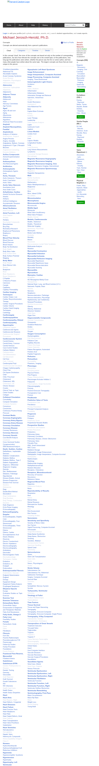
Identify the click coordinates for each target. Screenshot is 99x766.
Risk (29, 509)
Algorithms (6, 120)
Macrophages (32, 156)
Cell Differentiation (9, 354)
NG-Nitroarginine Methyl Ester (38, 280)
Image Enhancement (36, 72)
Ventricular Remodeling (37, 690)
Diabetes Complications (11, 456)
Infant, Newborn (33, 89)
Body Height (7, 249)
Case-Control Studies (10, 348)
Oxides (30, 327)
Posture (30, 395)
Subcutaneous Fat (34, 570)
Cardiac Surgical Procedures (13, 304)
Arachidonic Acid (9, 187)
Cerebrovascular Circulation (12, 366)
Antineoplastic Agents (10, 171)
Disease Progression (10, 480)
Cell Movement (8, 357)
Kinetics (30, 116)
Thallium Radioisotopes (36, 598)
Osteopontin (32, 322)
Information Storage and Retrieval (39, 95)
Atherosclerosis (9, 206)
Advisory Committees (10, 104)
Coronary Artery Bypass (12, 420)
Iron (29, 109)
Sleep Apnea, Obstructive (36, 536)
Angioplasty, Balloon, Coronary (13, 143)
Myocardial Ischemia (36, 256)
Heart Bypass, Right (10, 700)
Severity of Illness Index (36, 523)
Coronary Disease (10, 428)
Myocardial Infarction (36, 253)
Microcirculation (34, 198)
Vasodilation (32, 659)
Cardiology (6, 313)
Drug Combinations (9, 496)
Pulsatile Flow (32, 443)
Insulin (30, 100)
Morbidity (31, 235)
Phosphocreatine (33, 370)
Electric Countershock (10, 541)
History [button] (45, 25)
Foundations (7, 649)
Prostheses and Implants (36, 427)
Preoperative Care (34, 402)
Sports (30, 554)
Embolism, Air (8, 564)
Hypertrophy (7, 760)
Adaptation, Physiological (12, 80)
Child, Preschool (8, 377)
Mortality (31, 237)
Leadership (31, 120)
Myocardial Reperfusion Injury (38, 263)
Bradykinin (6, 269)
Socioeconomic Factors (36, 543)
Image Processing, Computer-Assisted (43, 77)
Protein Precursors (34, 430)
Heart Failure (8, 707)
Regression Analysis (35, 486)
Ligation (30, 129)
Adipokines (7, 90)
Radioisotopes (32, 459)
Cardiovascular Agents (11, 330)
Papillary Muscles (34, 343)
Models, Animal (33, 217)
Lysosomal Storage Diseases (38, 154)
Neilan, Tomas (82, 104)
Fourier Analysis (8, 651)
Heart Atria (7, 698)
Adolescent (7, 99)
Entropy (5, 580)
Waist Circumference (35, 695)
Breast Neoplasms (9, 276)
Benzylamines (8, 224)
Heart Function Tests (10, 709)
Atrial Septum (7, 215)
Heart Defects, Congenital (12, 702)
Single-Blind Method (35, 532)
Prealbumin (32, 398)
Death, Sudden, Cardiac (12, 449)
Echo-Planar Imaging (10, 507)
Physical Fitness (33, 373)
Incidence (31, 84)
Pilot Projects (32, 375)
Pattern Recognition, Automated (39, 349)
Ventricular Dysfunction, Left (39, 673)
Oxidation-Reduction (35, 325)
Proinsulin (31, 416)
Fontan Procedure (9, 647)
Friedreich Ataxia (9, 658)
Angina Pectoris (8, 139)
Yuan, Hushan (81, 168)
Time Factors (33, 602)
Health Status (7, 690)
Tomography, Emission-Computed (39, 612)
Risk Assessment (34, 511)
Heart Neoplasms (9, 712)
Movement (31, 242)
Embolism (6, 561)
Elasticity (6, 539)
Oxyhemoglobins (33, 336)
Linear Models (33, 131)
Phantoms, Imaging (34, 363)
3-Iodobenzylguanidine (10, 69)
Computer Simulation (10, 402)
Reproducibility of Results (38, 491)
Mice (29, 191)
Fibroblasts (7, 631)
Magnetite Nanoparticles (36, 173)
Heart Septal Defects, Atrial (12, 716)
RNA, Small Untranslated (36, 445)
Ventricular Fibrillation (37, 678)
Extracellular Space (10, 605)
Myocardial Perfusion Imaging (40, 259)
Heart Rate (6, 714)
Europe (5, 591)
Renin (30, 488)
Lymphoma (31, 152)
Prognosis (32, 414)
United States (32, 646)
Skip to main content (10, 3)
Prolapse (31, 418)
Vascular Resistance (35, 655)
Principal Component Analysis (38, 409)
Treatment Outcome (35, 626)
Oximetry (31, 329)
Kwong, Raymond (80, 101)
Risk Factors (32, 513)
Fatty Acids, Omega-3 (12, 614)
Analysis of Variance (10, 134)
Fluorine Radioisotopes (11, 638)
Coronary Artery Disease (13, 423)
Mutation (31, 248)
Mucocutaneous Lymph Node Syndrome (42, 244)
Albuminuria (7, 115)
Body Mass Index (9, 251)
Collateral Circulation (11, 397)
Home (9, 25)
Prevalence (31, 404)
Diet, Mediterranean (10, 471)
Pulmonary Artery (34, 434)
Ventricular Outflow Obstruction (38, 688)
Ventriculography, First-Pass (39, 693)
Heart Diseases (9, 705)
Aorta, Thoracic (9, 176)
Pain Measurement (34, 338)
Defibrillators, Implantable (12, 451)
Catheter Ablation (9, 350)
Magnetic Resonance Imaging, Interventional (43, 166)
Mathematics (32, 182)
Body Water (7, 260)
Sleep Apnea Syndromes (36, 534)
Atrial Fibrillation (10, 208)
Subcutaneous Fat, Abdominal (38, 573)
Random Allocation (34, 468)
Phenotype (32, 366)
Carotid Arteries (8, 341)
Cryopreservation (9, 444)
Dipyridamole (7, 476)
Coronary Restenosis (10, 430)
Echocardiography (9, 509)
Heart (5, 695)
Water (30, 700)
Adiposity (7, 97)
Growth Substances (10, 681)
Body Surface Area (9, 253)
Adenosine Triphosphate (11, 87)
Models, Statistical (34, 222)
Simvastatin (32, 530)
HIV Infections (8, 686)
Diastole (6, 469)
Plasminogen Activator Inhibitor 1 (39, 379)
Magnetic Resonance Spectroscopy (42, 169)
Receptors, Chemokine (35, 470)
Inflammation (32, 91)
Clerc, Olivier (81, 113)
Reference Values (34, 479)
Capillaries (6, 287)
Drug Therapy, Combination (12, 500)
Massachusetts (33, 180)
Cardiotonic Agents (9, 327)
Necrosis (31, 291)
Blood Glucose (8, 240)
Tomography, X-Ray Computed (40, 616)
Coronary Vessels (10, 435)
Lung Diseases (33, 147)
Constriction (7, 408)
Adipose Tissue (9, 94)
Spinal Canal (32, 547)
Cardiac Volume (8, 306)
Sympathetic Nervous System (38, 586)
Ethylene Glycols (10, 589)
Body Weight (7, 263)
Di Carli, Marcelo (80, 127)
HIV (4, 684)
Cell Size (6, 359)
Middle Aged (33, 208)
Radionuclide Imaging (35, 463)
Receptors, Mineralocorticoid (39, 472)
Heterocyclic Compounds (11, 736)
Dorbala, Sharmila (80, 110)
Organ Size (31, 315)
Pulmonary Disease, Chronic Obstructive (42, 439)
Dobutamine (7, 487)
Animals (6, 159)
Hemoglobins (7, 732)
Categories (21, 50)
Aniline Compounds (11, 154)
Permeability (32, 361)
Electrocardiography (10, 546)
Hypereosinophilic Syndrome (13, 755)
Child (4, 375)
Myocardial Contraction (37, 251)
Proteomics (31, 432)
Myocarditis (32, 270)
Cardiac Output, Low (10, 297)
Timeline (35, 50)
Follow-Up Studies (9, 644)
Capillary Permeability (10, 290)
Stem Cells (31, 559)
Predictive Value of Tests (38, 400)
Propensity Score (34, 420)
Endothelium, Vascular (11, 573)
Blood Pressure (8, 242)
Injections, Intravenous (35, 97)
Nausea (30, 288)
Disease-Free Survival (10, 482)
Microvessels (32, 205)
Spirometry (31, 550)
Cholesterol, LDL (8, 384)
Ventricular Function (34, 681)
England (6, 577)
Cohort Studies (8, 392)
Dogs (5, 489)
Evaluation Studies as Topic (12, 593)
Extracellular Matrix (11, 603)
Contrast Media (9, 415)
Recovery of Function (35, 475)
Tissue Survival (34, 605)
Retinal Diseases (33, 502)
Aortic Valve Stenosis (11, 185)
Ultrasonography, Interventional (38, 644)
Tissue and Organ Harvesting (38, 607)
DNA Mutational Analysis (11, 446)
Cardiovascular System (12, 339)
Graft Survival (8, 679)
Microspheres (33, 201)
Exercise (6, 595)
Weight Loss (32, 702)
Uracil (30, 648)
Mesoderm (31, 189)
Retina (30, 498)
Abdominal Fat (8, 71)
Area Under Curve (9, 190)
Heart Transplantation (10, 721)
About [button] (21, 25)
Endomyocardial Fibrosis (13, 570)
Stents (30, 561)
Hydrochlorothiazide (10, 746)
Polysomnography (34, 386)
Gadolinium (7, 661)
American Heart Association (12, 122)
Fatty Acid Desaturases (11, 612)
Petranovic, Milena (81, 160)
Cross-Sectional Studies (11, 442)
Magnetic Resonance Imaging (40, 161)
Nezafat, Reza (82, 133)
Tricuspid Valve (33, 628)
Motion (30, 240)
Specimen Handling (34, 545)
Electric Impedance (9, 543)
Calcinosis (6, 283)
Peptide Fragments (34, 354)
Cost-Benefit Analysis (10, 438)
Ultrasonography (33, 641)
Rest (29, 495)
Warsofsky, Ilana (81, 197)
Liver (29, 138)
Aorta (5, 173)
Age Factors (7, 106)
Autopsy (6, 220)
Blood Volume (8, 245)
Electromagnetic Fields (11, 555)
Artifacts (6, 199)
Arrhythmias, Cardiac (11, 192)
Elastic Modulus (8, 537)
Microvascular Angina (36, 203)
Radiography (32, 457)
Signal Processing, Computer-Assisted (41, 527)
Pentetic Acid (32, 352)
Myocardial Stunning (35, 268)
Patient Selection (33, 347)
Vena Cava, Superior (35, 666)
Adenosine (7, 85)
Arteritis (5, 197)
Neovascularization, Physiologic (39, 297)
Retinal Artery (32, 500)
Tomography (32, 609)
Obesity (30, 306)
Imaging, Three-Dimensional (37, 79)
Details (47, 50)
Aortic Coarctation (9, 180)
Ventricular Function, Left (38, 683)
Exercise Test (8, 598)
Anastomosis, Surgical (11, 136)
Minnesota (31, 210)
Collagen (6, 395)
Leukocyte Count (33, 127)
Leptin (30, 125)
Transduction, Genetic (35, 619)
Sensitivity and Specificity (38, 520)
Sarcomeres (32, 518)
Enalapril (6, 566)
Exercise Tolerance (10, 600)
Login (5, 33)
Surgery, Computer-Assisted (37, 577)
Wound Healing (33, 704)
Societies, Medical (34, 541)
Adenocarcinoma (9, 83)
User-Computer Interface (36, 650)
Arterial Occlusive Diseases (12, 194)
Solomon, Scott (82, 131)
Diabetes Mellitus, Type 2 (12, 460)
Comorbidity (7, 399)
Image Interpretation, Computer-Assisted (44, 74)
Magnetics (31, 171)
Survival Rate (32, 579)
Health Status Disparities (11, 693)
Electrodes (6, 552)
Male (29, 175)
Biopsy (5, 235)
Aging (5, 113)
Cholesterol (7, 379)
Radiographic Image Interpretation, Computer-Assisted (46, 454)
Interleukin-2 (32, 104)
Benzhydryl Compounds (11, 222)
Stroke (30, 566)
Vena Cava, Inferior (34, 664)
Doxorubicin (7, 494)
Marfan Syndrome (34, 178)
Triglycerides (32, 630)
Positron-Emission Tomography (38, 391)
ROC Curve (31, 448)
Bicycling (6, 226)
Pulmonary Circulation (35, 436)
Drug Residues (8, 498)
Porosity (30, 388)
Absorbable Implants (10, 74)
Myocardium (33, 272)
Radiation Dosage (34, 450)
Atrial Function (8, 210)
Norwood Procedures (35, 302)
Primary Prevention (34, 407)
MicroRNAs (31, 196)
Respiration (31, 493)
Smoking (31, 538)
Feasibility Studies (9, 619)
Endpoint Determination (11, 575)
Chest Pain (7, 370)
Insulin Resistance (34, 102)
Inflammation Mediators (36, 93)
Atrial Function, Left (11, 213)
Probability (31, 411)
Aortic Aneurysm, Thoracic (12, 178)
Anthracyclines (9, 161)
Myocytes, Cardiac (35, 275)
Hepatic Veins (8, 734)
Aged (5, 108)
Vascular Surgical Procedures (38, 657)
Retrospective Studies (35, 504)
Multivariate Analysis (35, 246)
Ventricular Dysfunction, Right (40, 676)
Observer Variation (34, 311)
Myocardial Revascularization (38, 265)
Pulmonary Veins (33, 441)
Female (6, 622)
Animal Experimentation (11, 157)
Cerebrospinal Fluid (9, 363)
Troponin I (31, 635)
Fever (5, 626)
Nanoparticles (32, 282)
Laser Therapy (33, 118)
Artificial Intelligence (10, 201)
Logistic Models (33, 140)
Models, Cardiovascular (37, 219)
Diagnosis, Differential (10, 465)
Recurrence (31, 477)
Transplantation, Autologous (37, 621)
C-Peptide (6, 278)
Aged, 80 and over (9, 111)
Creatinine (6, 440)
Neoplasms (31, 293)
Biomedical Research (10, 229)
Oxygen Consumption (37, 334)
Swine (30, 584)
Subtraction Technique (35, 575)
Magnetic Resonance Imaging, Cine (42, 164)
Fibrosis (6, 633)
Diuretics (6, 485)
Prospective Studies (36, 425)
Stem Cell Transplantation (37, 557)
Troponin (31, 632)
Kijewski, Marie (82, 188)
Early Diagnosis (8, 505)
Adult (5, 101)
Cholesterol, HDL (9, 381)
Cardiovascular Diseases (11, 332)
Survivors (31, 581)
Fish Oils (6, 636)
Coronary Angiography (12, 418)
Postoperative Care (34, 393)
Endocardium (7, 568)
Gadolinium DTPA (10, 663)
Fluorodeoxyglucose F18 (11, 640)
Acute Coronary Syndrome (12, 76)
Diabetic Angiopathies (10, 462)
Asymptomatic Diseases (11, 203)
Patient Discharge (34, 345)
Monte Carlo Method (35, 233)
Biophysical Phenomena (11, 231)
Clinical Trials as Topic (11, 390)
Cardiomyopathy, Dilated (13, 320)
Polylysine (31, 382)
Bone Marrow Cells (9, 265)
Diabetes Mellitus (9, 458)
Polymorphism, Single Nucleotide (39, 384)
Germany (6, 672)
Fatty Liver (7, 617)
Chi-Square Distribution (11, 372)
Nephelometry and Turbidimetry (38, 300)
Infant (30, 86)
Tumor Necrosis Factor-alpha (38, 639)
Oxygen (30, 331)
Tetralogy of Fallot (35, 595)
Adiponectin (7, 92)
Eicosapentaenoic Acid (11, 535)
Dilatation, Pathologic (10, 474)
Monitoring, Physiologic (36, 228)
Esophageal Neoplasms (11, 586)
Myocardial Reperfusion (36, 261)
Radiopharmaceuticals (35, 465)
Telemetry (31, 593)
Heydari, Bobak (82, 106)
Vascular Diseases (34, 652)
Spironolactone (34, 552)
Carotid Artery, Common (11, 343)
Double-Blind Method (10, 492)
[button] (86, 25)
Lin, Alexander (82, 194)
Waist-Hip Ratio (33, 698)
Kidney (30, 113)
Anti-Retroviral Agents (10, 164)
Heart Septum (8, 718)
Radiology (31, 461)
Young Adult (32, 706)
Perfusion (31, 356)
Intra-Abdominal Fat (34, 106)
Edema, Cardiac (8, 532)
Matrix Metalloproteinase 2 (37, 184)
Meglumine (31, 187)
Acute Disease (8, 78)
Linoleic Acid (32, 134)
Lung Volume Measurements (37, 150)
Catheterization (8, 352)
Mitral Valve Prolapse (35, 215)
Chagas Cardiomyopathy (11, 368)
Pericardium (32, 359)
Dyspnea (6, 503)
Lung (29, 145)
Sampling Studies (34, 515)
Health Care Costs (9, 688)
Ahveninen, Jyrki (81, 156)
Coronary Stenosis (10, 433)
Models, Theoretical (34, 224)
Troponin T (31, 637)
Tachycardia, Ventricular (37, 591)
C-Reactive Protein (9, 281)
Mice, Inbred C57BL (34, 193)
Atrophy (5, 217)
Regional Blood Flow (36, 482)
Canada (5, 285)
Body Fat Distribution (10, 247)
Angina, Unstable (9, 141)
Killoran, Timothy (80, 165)
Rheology (31, 507)
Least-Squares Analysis (36, 122)
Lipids (30, 136)
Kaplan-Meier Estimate (35, 111)
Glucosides (7, 675)
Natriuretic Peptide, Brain (36, 286)
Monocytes (31, 231)
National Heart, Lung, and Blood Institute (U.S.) (44, 284)
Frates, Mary (81, 185)
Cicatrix (5, 388)
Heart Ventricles (9, 727)
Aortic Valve (7, 182)
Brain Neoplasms (9, 274)
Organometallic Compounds (39, 318)
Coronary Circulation (11, 425)
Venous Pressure (33, 668)
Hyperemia (7, 753)
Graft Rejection (8, 677)
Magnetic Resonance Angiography (42, 159)
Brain (5, 272)
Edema (5, 530)
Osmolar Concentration (36, 320)
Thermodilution (33, 600)
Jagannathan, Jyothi (81, 191)
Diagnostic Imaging (9, 467)
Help (33, 25)
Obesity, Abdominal (34, 309)
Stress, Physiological (35, 563)
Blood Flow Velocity (11, 238)
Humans (6, 743)
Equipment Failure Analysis (12, 584)
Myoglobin (31, 277)
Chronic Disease (8, 386)
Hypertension (8, 757)
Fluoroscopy (7, 642)
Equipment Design (9, 582)
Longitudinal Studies (35, 143)
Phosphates (32, 368)
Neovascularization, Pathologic (38, 295)
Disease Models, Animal (11, 478)
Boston (5, 267)
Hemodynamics (8, 730)
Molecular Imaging (34, 226)
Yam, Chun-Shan (81, 171)
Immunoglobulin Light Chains (40, 82)
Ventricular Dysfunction (37, 671)
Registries (31, 484)
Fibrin (5, 628)
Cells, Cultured (8, 361)
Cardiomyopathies (10, 317)
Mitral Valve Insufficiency (36, 212)
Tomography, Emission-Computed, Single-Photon (45, 614)
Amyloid (6, 124)
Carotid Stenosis (8, 346)
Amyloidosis (8, 132)
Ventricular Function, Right (39, 686)
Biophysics (7, 233)
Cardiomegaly (8, 315)
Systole (30, 588)
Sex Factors (32, 525)
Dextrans (6, 454)
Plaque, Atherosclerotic (36, 377)
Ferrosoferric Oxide (9, 624)
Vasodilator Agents (35, 662)
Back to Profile (68, 42)
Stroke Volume (33, 568)
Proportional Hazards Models (38, 423)
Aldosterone (7, 117)
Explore (81, 90)
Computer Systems (9, 404)
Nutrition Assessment (35, 304)
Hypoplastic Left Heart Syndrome (41, 69)
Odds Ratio (31, 313)
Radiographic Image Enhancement (40, 452)
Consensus (7, 406)
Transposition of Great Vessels (40, 623)
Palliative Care (33, 341)
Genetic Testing (8, 670)
